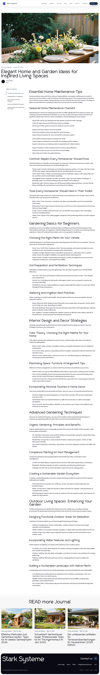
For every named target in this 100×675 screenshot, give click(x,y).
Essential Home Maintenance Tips (15, 93)
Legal (95, 670)
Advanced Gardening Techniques (15, 104)
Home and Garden (6, 67)
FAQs (74, 664)
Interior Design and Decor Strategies (13, 100)
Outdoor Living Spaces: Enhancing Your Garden (15, 108)
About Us (82, 670)
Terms (91, 670)
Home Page (61, 664)
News (68, 664)
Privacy (87, 670)
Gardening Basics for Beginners (15, 96)
